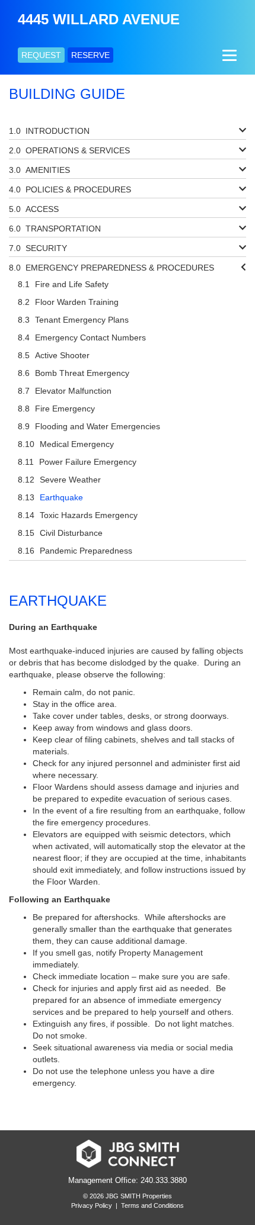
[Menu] (228, 55)
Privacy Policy (91, 1205)
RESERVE (90, 55)
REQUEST (41, 55)
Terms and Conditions (152, 1205)
